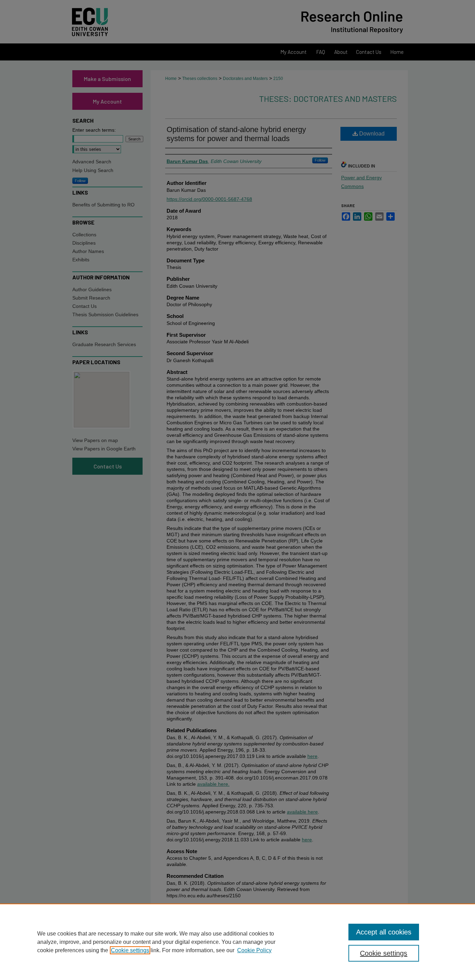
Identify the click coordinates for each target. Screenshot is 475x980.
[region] (237, 942)
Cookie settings (130, 950)
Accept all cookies (383, 932)
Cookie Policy (254, 950)
